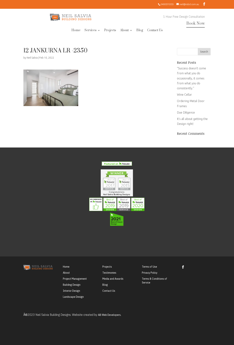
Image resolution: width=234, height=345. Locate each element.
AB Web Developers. (109, 315)
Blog (139, 30)
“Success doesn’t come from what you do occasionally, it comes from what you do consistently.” (191, 78)
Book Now (195, 23)
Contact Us (155, 30)
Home (75, 30)
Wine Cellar (184, 94)
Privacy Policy (149, 272)
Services (90, 30)
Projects (110, 30)
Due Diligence (186, 112)
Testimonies (109, 272)
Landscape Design (73, 296)
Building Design (71, 284)
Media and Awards (112, 278)
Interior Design (71, 290)
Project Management (75, 278)
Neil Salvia (32, 57)
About (124, 30)
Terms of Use (149, 266)
